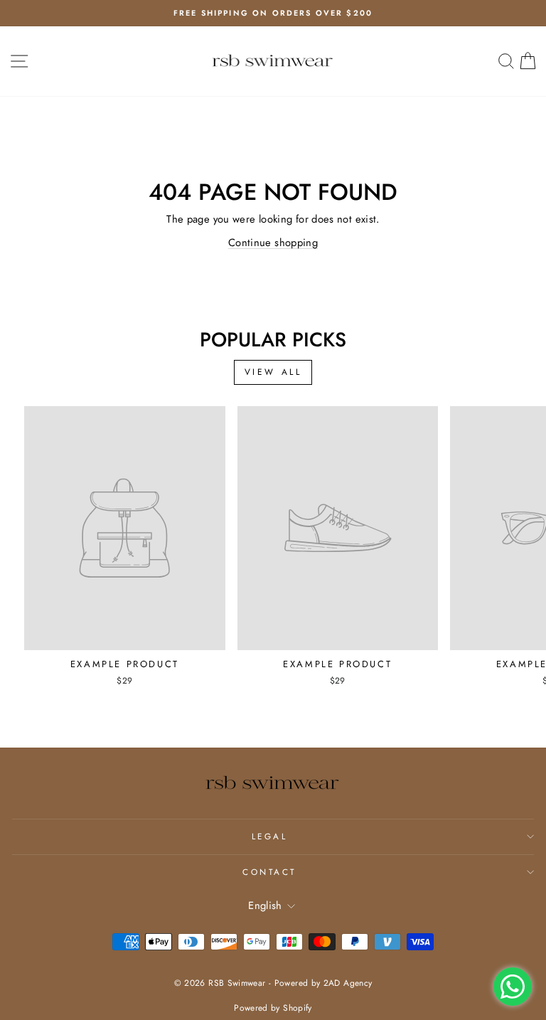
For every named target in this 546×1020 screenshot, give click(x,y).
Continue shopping (273, 242)
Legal (270, 836)
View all (273, 372)
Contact (269, 872)
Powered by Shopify (273, 1008)
